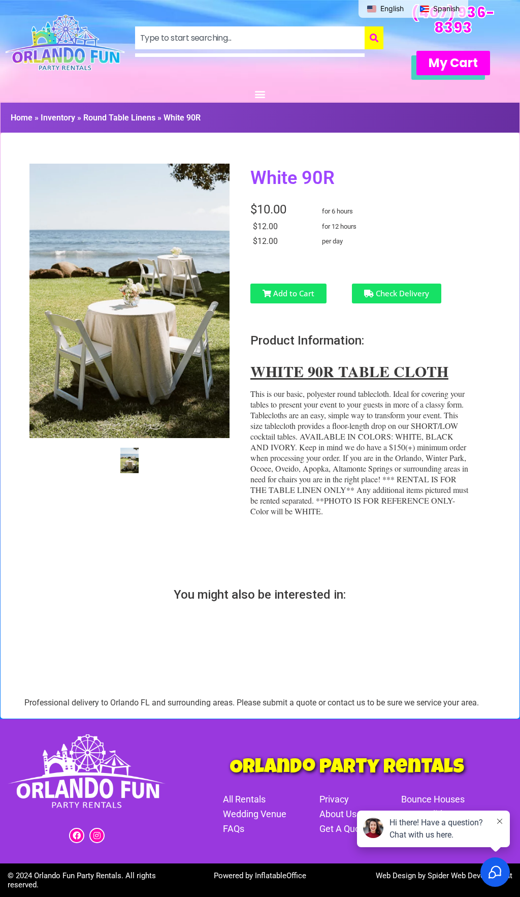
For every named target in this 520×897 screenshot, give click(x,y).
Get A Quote (343, 828)
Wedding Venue (254, 814)
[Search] (374, 37)
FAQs (233, 828)
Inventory (58, 117)
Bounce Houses (433, 799)
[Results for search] (250, 55)
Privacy (334, 799)
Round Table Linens (119, 117)
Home (21, 117)
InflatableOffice (280, 875)
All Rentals (244, 799)
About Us (337, 814)
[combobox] (250, 37)
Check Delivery (401, 293)
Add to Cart (292, 293)
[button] (453, 63)
